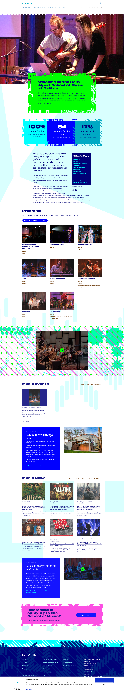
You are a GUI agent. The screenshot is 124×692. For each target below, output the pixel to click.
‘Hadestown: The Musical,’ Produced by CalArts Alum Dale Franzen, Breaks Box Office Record (62, 507)
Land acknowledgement (50, 662)
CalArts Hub (26, 672)
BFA (23, 251)
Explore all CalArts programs (35, 220)
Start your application (86, 614)
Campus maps (47, 672)
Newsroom (25, 665)
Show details (29, 689)
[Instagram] (73, 190)
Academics (26, 7)
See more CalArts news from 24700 (84, 478)
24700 (59, 540)
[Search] (101, 3)
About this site (68, 662)
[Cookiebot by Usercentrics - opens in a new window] (17, 689)
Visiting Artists (78, 167)
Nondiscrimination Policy (30, 675)
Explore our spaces (33, 465)
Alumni (75, 165)
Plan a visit (46, 669)
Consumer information (50, 659)
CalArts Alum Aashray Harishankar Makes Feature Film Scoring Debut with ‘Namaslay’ (34, 507)
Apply (100, 7)
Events (75, 159)
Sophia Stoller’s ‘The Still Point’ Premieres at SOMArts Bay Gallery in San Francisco (89, 543)
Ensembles (77, 179)
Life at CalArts (54, 7)
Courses (76, 169)
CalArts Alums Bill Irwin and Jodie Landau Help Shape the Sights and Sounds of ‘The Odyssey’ (88, 507)
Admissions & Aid (39, 7)
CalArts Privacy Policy (70, 665)
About (65, 7)
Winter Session (78, 177)
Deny (104, 684)
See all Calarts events (90, 384)
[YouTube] (76, 190)
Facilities (76, 171)
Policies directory (48, 665)
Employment (26, 669)
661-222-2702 (88, 671)
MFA (23, 253)
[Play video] (62, 350)
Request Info (94, 7)
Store (44, 675)
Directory (25, 659)
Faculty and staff (79, 163)
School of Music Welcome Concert (33, 409)
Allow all (104, 679)
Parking (65, 659)
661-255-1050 (88, 667)
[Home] (27, 3)
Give (89, 7)
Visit (81, 7)
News (85, 7)
